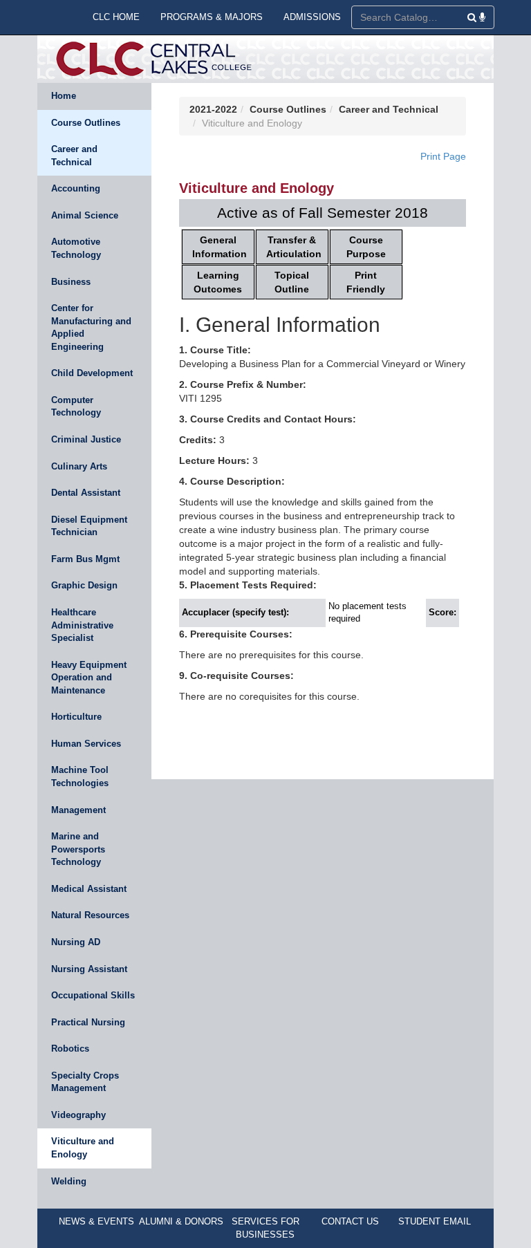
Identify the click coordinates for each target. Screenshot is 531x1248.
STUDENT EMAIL (434, 1221)
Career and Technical (74, 155)
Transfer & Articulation (294, 246)
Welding (68, 1181)
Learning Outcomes (218, 282)
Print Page (443, 156)
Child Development (92, 373)
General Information (219, 246)
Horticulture (76, 716)
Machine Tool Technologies (80, 776)
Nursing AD (75, 942)
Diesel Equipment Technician (89, 526)
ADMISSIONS (312, 17)
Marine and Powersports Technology (78, 849)
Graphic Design (84, 585)
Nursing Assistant (89, 969)
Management (78, 810)
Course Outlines (85, 123)
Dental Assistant (85, 492)
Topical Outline (291, 282)
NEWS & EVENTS (96, 1221)
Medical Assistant (89, 889)
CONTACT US (350, 1221)
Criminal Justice (86, 439)
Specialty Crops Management (85, 1082)
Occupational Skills (93, 995)
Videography (78, 1115)
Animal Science (84, 215)
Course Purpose (366, 246)
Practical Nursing (88, 1022)
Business (71, 282)
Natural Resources (90, 915)
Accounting (75, 188)
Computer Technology (76, 406)
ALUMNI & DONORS (181, 1221)
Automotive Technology (76, 248)
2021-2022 (213, 109)
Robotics (70, 1048)
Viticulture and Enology (82, 1147)
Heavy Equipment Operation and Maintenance (89, 678)
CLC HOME (116, 17)
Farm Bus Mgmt (85, 559)
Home (63, 96)
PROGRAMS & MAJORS (211, 17)
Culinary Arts (79, 466)
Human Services (86, 743)
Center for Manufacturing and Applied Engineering (91, 327)
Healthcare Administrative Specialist (82, 625)
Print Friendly (365, 282)
